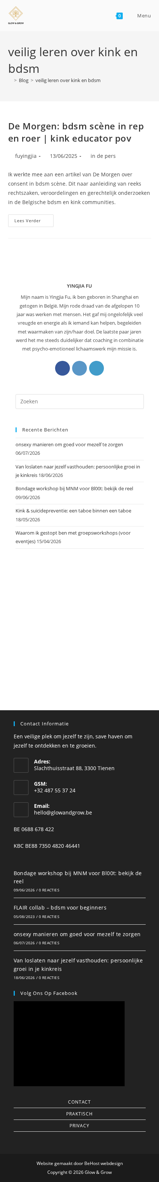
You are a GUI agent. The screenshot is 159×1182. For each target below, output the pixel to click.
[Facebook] (62, 368)
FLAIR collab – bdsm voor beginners (60, 907)
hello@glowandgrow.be (63, 812)
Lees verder (34, 218)
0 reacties (49, 890)
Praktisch (79, 1114)
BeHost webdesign (103, 1163)
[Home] (10, 80)
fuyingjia (26, 155)
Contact (79, 1102)
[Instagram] (79, 368)
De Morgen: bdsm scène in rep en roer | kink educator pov (76, 132)
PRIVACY (79, 1125)
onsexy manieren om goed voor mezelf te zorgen (69, 444)
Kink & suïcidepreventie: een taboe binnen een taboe (73, 510)
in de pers (103, 155)
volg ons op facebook (49, 993)
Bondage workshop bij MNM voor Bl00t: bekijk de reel (74, 488)
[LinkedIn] (96, 368)
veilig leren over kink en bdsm (68, 80)
